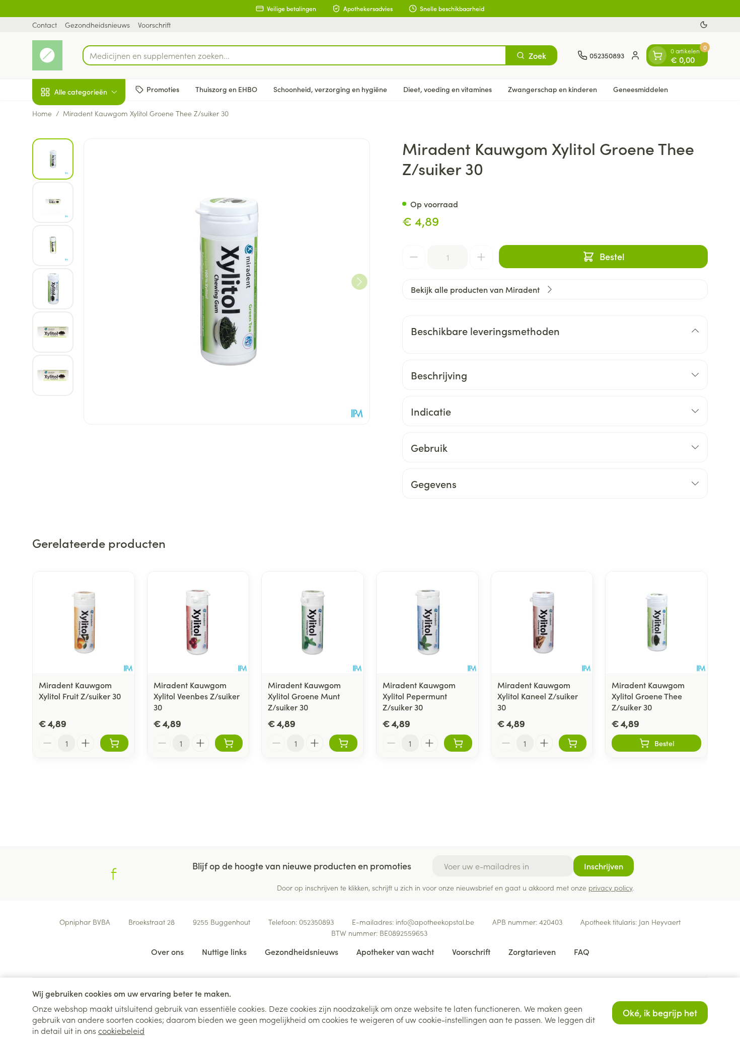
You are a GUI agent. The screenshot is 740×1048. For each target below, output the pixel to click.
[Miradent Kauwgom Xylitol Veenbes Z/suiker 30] (198, 622)
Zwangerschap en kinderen (552, 89)
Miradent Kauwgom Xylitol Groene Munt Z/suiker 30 (304, 695)
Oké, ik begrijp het (660, 1012)
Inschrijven (603, 865)
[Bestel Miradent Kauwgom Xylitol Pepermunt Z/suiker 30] (458, 743)
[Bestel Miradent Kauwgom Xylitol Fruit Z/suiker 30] (114, 743)
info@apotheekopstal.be (435, 922)
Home (42, 113)
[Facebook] (113, 873)
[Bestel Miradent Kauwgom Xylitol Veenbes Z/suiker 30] (229, 743)
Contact (44, 25)
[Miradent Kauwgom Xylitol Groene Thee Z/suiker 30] (656, 622)
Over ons (167, 951)
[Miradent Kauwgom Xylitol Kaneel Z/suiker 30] (542, 622)
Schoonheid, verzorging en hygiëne (330, 89)
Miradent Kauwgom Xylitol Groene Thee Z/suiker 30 (648, 695)
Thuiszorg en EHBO (226, 89)
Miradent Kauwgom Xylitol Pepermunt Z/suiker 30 (419, 695)
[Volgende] (359, 282)
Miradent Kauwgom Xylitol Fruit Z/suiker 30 (80, 690)
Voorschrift (154, 25)
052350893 (316, 922)
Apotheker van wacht (395, 951)
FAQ (581, 951)
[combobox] (294, 55)
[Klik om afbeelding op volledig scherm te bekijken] (226, 281)
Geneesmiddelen (640, 89)
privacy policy (610, 887)
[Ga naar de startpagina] (47, 55)
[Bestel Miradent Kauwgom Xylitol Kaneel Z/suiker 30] (573, 743)
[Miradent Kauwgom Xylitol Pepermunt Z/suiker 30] (427, 622)
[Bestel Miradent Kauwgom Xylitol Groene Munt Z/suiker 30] (343, 743)
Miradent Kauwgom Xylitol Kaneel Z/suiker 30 (537, 695)
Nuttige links (224, 951)
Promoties (162, 89)
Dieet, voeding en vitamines (447, 89)
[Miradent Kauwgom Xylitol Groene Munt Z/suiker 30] (312, 622)
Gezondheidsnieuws (97, 25)
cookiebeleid (121, 1030)
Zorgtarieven (532, 951)
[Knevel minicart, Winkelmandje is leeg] (657, 55)
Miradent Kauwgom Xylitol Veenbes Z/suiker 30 (197, 695)
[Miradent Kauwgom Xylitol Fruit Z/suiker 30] (83, 622)
